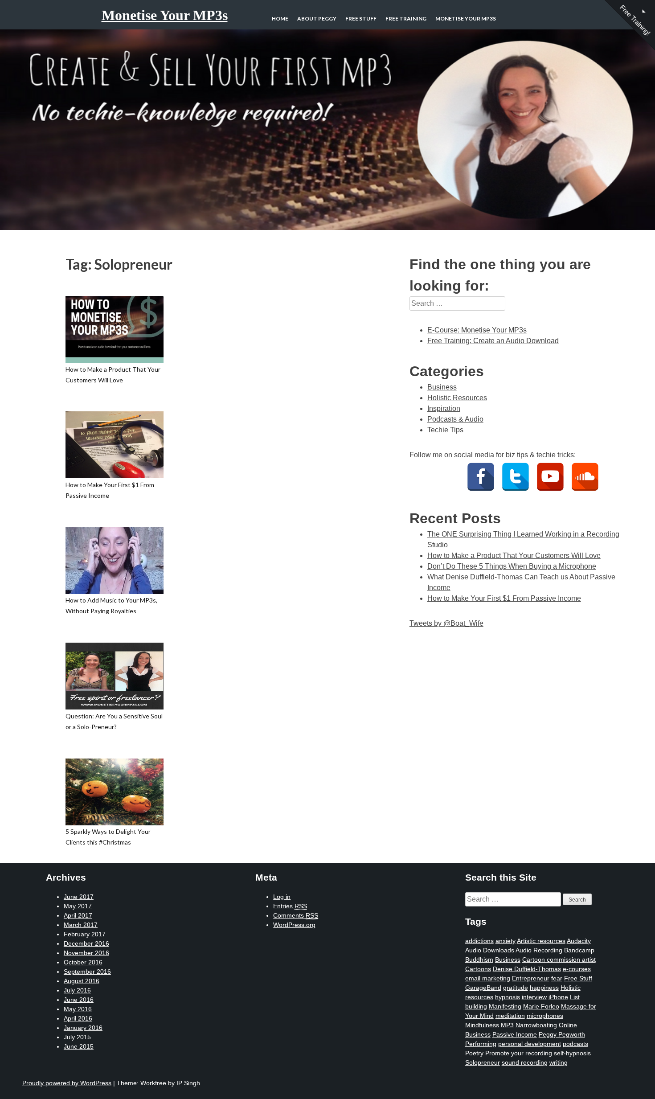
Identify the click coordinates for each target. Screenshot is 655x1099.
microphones (545, 1015)
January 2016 (83, 1027)
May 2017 (78, 906)
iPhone (558, 997)
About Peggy (316, 18)
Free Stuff (361, 18)
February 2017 (85, 934)
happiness (544, 987)
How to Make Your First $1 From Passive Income (504, 598)
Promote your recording (518, 1053)
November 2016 (86, 952)
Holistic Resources (457, 398)
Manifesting (505, 1006)
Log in (282, 896)
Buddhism (479, 959)
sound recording (525, 1062)
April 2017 (78, 915)
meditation (510, 1015)
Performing (480, 1043)
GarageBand (483, 987)
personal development (529, 1043)
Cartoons (478, 968)
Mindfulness (482, 1025)
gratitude (515, 987)
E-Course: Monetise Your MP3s (477, 330)
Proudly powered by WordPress (66, 1083)
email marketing (487, 978)
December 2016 (86, 943)
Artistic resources (541, 940)
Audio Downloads (489, 950)
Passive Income (514, 1034)
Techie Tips (445, 430)
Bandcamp (579, 950)
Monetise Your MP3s (165, 15)
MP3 (507, 1025)
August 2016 (81, 980)
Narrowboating (536, 1025)
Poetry (474, 1053)
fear (556, 978)
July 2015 (77, 1037)
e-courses (577, 968)
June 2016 (79, 999)
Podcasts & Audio (455, 419)
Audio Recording (539, 950)
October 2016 (83, 962)
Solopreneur (482, 1062)
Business (442, 387)
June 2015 (79, 1046)
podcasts (575, 1043)
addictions (479, 940)
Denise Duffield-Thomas (527, 968)
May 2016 (78, 1009)
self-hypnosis (572, 1053)
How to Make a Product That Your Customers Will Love (514, 555)
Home (280, 18)
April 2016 (78, 1018)
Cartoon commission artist (559, 959)
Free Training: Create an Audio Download (493, 340)
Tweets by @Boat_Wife (446, 623)
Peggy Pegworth (562, 1034)
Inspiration (443, 408)
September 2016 (87, 971)
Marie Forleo (541, 1006)
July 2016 (77, 990)
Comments (295, 915)
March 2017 (81, 924)
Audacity (579, 940)
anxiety (505, 940)
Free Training (405, 18)
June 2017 (79, 896)
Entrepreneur (530, 978)
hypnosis (507, 997)
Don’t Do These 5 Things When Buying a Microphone (511, 566)
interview (534, 997)
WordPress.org (294, 924)
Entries (290, 906)
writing (558, 1062)
